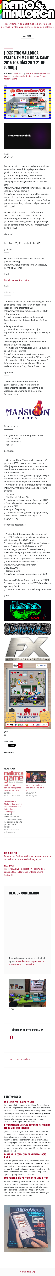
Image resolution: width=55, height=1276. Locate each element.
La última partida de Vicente (19, 1101)
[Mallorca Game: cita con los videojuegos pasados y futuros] (14, 777)
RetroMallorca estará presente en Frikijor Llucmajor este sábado (27, 1126)
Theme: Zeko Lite (27, 1272)
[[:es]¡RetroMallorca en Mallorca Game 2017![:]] (36, 777)
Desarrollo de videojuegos (27, 76)
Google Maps (10, 280)
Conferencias (9, 76)
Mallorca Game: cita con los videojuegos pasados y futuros (12, 788)
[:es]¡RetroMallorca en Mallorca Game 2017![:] (35, 788)
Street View (24, 280)
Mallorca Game (10, 79)
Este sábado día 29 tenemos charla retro (26, 1178)
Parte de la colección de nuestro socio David (25, 1156)
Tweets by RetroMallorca (19, 1059)
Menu (29, 35)
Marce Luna (31, 73)
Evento (42, 76)
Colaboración (44, 73)
